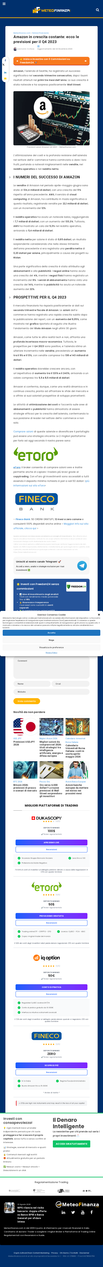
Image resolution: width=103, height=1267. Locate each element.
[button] (99, 614)
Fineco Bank (23, 519)
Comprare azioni (23, 431)
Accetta (51, 633)
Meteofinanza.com (22, 33)
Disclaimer (84, 1253)
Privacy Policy (51, 652)
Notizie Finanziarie (40, 33)
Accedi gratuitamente (71, 1143)
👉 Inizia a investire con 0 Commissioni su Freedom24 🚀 (45, 60)
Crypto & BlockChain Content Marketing (31, 1253)
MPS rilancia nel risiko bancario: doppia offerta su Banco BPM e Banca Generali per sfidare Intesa (31, 1214)
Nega (51, 640)
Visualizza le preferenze (51, 647)
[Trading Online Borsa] (77, 1204)
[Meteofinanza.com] (52, 10)
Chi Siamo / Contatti (69, 1253)
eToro (17, 467)
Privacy (54, 1253)
